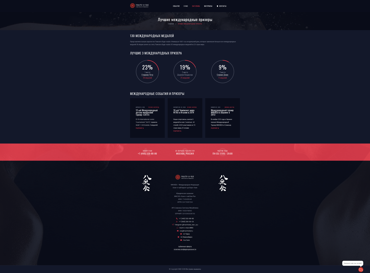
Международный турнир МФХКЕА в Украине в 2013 (222, 112)
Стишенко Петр (147, 74)
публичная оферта (185, 246)
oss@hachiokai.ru (186, 231)
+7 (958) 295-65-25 (186, 222)
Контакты (222, 6)
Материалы (208, 6)
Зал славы (196, 6)
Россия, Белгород (153, 107)
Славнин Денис (222, 74)
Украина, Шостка (229, 107)
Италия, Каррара (192, 107)
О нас (186, 6)
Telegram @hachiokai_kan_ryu (186, 225)
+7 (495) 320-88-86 (147, 153)
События (176, 6)
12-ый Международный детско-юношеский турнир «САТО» (147, 112)
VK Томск (186, 234)
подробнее (139, 128)
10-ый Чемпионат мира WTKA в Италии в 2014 (183, 111)
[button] (360, 269)
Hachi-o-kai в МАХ (186, 228)
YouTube (186, 240)
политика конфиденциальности (185, 249)
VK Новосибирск (186, 237)
